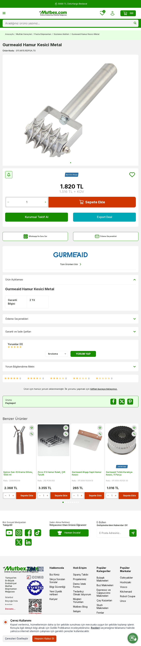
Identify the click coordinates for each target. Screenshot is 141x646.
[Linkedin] (28, 542)
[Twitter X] (18, 542)
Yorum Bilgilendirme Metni (19, 366)
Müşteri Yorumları (78, 600)
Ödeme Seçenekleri (108, 236)
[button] (70, 162)
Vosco (123, 586)
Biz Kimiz (54, 574)
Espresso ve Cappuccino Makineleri (104, 592)
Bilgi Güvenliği (57, 586)
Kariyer (54, 599)
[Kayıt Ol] (133, 533)
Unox (123, 600)
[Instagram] (18, 532)
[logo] (53, 13)
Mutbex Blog (80, 606)
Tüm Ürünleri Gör (69, 264)
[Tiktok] (37, 532)
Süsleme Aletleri (61, 34)
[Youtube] (9, 532)
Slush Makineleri (102, 606)
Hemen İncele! (72, 532)
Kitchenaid (126, 591)
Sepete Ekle (95, 202)
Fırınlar (100, 612)
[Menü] (4, 13)
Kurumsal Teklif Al (36, 217)
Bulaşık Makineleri (102, 579)
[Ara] (135, 23)
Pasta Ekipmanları (42, 34)
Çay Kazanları (104, 600)
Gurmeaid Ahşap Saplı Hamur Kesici (86, 473)
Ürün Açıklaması (14, 279)
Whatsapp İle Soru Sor (38, 236)
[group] (70, 110)
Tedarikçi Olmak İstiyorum (82, 593)
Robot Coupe (127, 596)
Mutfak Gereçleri (24, 34)
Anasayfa (9, 34)
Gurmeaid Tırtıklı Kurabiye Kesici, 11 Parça (119, 473)
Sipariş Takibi (80, 574)
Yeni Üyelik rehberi (56, 593)
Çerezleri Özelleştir (16, 638)
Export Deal (104, 217)
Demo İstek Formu (79, 585)
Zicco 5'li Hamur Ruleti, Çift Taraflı (51, 473)
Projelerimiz (79, 579)
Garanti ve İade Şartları (18, 331)
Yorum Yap (83, 353)
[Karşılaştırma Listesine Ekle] (31, 433)
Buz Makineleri (105, 585)
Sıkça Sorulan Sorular (57, 581)
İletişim (77, 611)
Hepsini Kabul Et (44, 638)
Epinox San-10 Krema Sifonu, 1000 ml (18, 473)
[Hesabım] (112, 13)
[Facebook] (28, 532)
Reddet (95, 627)
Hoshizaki (125, 582)
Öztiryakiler (126, 577)
